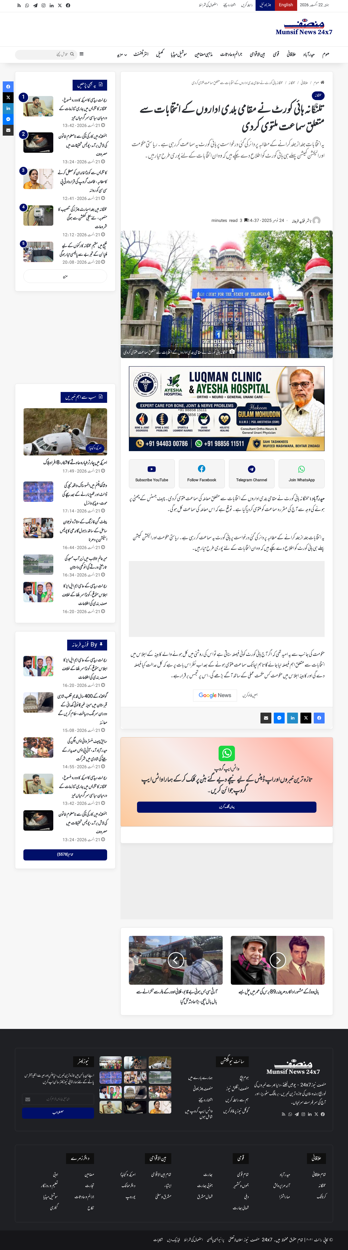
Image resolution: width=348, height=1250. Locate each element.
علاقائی (291, 54)
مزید (120, 54)
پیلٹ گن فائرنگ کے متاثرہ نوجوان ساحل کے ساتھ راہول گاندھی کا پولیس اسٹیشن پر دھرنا (83, 531)
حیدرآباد (309, 54)
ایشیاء (167, 1186)
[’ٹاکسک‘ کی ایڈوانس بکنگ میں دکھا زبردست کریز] (135, 1062)
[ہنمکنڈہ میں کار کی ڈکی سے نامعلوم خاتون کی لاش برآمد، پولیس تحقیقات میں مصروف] (38, 142)
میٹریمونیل (265, 5)
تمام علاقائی (319, 1175)
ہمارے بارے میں (200, 1078)
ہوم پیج (244, 1078)
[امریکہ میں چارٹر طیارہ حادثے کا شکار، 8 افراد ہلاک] (160, 1062)
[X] (316, 1114)
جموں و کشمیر (241, 1186)
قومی (276, 54)
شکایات (158, 1240)
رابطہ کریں (247, 5)
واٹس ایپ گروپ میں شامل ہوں (199, 1114)
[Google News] (215, 695)
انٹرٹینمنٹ (140, 54)
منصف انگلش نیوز (237, 1089)
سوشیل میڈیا (179, 54)
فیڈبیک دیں (173, 1240)
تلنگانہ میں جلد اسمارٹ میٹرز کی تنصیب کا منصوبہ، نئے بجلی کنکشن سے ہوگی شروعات (82, 218)
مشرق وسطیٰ (163, 1197)
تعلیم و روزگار (49, 1186)
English (286, 5)
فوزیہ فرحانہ (298, 221)
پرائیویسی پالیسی (215, 1240)
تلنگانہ (291, 83)
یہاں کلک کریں (227, 807)
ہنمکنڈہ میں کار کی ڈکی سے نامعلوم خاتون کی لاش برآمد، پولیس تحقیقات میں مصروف (82, 145)
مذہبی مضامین (204, 54)
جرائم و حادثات (231, 54)
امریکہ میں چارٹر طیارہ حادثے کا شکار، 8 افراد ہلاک (75, 463)
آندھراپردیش (281, 1186)
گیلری (54, 1208)
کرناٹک (321, 1197)
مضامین (89, 1175)
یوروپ (130, 1197)
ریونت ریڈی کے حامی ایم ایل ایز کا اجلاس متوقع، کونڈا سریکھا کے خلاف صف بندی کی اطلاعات (84, 595)
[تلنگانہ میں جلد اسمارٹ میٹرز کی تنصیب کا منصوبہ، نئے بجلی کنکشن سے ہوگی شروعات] (38, 215)
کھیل (159, 54)
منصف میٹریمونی (203, 1089)
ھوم (325, 54)
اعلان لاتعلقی (235, 1240)
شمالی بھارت (241, 1208)
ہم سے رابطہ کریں (237, 1100)
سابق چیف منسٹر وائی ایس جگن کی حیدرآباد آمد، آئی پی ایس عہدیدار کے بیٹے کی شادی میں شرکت (84, 750)
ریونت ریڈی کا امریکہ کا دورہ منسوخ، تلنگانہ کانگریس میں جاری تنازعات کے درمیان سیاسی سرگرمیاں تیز (83, 109)
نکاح (91, 1208)
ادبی (55, 1175)
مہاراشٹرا (284, 1197)
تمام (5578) (65, 855)
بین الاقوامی (257, 54)
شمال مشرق (205, 1197)
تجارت (89, 1186)
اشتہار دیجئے (229, 5)
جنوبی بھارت (205, 1186)
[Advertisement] (227, 191)
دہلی (246, 1197)
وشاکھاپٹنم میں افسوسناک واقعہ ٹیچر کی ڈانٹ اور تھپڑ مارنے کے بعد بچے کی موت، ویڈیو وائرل (84, 495)
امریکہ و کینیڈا (127, 1175)
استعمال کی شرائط (208, 5)
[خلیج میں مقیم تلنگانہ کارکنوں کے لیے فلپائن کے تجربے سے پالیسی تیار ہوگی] (38, 252)
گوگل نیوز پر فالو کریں (236, 1111)
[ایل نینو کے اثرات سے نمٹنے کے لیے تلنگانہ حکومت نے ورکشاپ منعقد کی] (111, 1062)
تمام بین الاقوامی (161, 1175)
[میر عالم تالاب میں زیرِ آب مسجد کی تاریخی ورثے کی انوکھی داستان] (38, 564)
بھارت (208, 1175)
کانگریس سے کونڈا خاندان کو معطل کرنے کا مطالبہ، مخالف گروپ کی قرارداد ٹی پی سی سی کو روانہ (82, 182)
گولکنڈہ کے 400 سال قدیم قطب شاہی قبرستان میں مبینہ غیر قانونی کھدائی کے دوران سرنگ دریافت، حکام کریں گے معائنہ (82, 710)
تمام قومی (243, 1175)
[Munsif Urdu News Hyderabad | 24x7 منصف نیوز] (304, 27)
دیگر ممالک (128, 1186)
